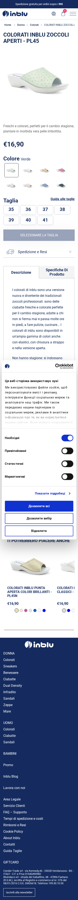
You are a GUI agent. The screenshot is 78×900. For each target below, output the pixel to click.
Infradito (9, 692)
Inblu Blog (10, 776)
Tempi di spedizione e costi (23, 819)
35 (11, 209)
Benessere (10, 673)
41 (45, 220)
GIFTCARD (11, 862)
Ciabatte (9, 679)
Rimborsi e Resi (14, 825)
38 (62, 209)
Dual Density (12, 686)
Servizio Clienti (14, 806)
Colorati (9, 660)
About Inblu (11, 838)
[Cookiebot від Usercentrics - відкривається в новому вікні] (55, 366)
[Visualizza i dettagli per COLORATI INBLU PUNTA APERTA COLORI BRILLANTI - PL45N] (30, 565)
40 (28, 220)
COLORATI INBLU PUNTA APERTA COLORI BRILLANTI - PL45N (29, 592)
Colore (17, 158)
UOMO (8, 723)
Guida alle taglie (63, 199)
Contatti (9, 844)
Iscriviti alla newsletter (19, 892)
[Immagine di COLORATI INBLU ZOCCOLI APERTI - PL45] (39, 79)
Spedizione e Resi (32, 252)
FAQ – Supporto (15, 812)
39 (11, 220)
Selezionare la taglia (39, 235)
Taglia (11, 200)
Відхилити (39, 531)
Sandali (9, 698)
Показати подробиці (50, 493)
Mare (7, 711)
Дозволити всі (39, 506)
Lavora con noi (14, 788)
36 (28, 209)
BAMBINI (9, 754)
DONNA (9, 653)
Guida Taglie (12, 851)
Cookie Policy (13, 831)
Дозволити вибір (39, 518)
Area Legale (12, 799)
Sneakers (10, 666)
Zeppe (7, 705)
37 (45, 209)
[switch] (67, 451)
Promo (8, 765)
